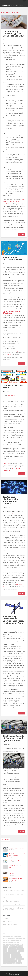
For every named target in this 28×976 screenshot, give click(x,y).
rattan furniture (14, 957)
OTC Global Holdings (8, 513)
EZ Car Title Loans (7, 198)
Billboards (6, 938)
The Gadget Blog (6, 973)
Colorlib (23, 973)
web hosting (12, 963)
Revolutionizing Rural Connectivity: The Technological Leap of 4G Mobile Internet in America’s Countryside (13, 908)
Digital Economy (19, 944)
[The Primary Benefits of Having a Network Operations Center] (14, 727)
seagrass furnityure (20, 959)
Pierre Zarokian (11, 395)
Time (19, 961)
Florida (17, 203)
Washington (5, 203)
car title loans (12, 938)
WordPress (16, 974)
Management (17, 952)
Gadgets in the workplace (15, 860)
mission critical (7, 955)
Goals (15, 946)
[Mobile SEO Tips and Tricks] (14, 376)
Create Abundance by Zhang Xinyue (16, 351)
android (11, 936)
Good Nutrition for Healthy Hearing (11, 904)
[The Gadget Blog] (14, 5)
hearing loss (17, 948)
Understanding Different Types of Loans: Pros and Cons (13, 33)
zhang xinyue (18, 963)
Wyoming (11, 203)
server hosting (9, 961)
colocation (22, 938)
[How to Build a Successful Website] (14, 248)
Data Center (6, 944)
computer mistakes (16, 940)
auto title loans (17, 936)
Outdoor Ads (14, 955)
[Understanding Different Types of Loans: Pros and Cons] (14, 22)
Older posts (6, 839)
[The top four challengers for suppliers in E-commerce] (14, 487)
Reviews (20, 957)
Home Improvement (8, 927)
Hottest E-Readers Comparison (16, 848)
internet (5, 950)
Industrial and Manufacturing (10, 924)
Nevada (5, 201)
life (16, 950)
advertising (6, 936)
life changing (20, 950)
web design (6, 963)
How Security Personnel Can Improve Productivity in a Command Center (13, 619)
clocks (17, 938)
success (15, 961)
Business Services (7, 921)
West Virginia (16, 201)
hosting (22, 948)
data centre (12, 944)
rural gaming (12, 959)
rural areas (6, 959)
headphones (20, 946)
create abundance (8, 354)
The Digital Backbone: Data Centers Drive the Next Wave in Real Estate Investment (13, 900)
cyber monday (15, 942)
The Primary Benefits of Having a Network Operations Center (13, 738)
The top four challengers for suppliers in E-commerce (10, 500)
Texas (22, 199)
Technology (6, 918)
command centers (7, 940)
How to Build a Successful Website (12, 258)
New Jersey (9, 201)
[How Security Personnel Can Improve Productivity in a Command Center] (14, 607)
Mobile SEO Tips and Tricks (13, 386)
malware (11, 952)
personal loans (7, 957)
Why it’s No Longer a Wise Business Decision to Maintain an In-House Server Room (13, 891)
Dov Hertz (6, 946)
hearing (5, 948)
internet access (11, 950)
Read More (21, 234)
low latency (6, 952)
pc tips (19, 955)
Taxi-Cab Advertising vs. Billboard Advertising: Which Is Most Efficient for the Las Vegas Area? (13, 896)
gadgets (10, 946)
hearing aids (10, 948)
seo (4, 961)
